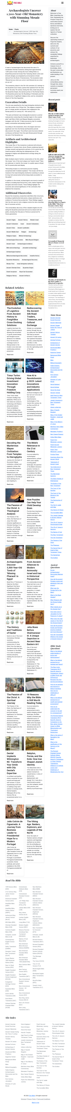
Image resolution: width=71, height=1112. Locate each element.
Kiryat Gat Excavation (25, 272)
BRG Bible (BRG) (10, 922)
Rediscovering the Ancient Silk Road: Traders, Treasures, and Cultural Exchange (34, 316)
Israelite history (34, 256)
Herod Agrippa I (55, 384)
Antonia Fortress (55, 340)
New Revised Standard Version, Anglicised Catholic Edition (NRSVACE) (38, 921)
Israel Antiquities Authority (25, 264)
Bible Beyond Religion (32, 240)
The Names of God (56, 532)
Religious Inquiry (11, 236)
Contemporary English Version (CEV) (9, 942)
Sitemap (23, 1099)
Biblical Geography (56, 363)
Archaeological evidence (24, 244)
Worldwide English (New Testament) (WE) (38, 976)
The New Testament (56, 535)
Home (11, 29)
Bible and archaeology (13, 248)
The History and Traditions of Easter (14, 630)
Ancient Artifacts (24, 276)
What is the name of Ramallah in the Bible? (56, 737)
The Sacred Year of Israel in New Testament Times (56, 550)
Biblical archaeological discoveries (16, 256)
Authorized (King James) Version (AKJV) (10, 917)
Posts (17, 29)
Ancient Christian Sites (13, 268)
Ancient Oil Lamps (55, 337)
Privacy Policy (31, 1099)
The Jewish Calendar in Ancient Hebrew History (56, 517)
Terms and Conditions (43, 1099)
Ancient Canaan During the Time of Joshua (56, 327)
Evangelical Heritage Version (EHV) (10, 984)
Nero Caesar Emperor (56, 434)
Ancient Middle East (12, 232)
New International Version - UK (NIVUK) (24, 988)
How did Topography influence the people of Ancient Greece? (56, 637)
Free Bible (32, 1095)
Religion (23, 232)
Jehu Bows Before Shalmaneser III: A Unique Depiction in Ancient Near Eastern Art (33, 636)
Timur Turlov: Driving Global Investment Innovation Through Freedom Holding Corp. (14, 384)
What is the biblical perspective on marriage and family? (56, 662)
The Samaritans (55, 555)
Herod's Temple (55, 393)
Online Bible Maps (55, 437)
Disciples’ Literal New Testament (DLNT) (10, 953)
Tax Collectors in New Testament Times (55, 469)
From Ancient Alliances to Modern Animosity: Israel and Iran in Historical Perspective (34, 570)
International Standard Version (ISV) (24, 896)
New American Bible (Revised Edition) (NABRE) (24, 946)
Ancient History (23, 220)
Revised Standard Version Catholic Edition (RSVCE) (38, 951)
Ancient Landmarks (23, 228)
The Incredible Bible (56, 513)
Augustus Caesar (55, 352)
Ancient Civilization (12, 224)
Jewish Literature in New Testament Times (56, 402)
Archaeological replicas (13, 252)
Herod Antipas (54, 387)
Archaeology (32, 232)
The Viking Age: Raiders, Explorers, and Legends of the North (34, 827)
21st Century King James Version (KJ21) (10, 894)
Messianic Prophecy (56, 431)
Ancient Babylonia (55, 323)
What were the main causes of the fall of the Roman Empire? (56, 621)
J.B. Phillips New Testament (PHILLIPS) (24, 903)
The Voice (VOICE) (38, 961)
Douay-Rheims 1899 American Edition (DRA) (9, 960)
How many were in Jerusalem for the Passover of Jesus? (56, 614)
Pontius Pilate (54, 454)
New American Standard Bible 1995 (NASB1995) (24, 960)
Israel (22, 224)
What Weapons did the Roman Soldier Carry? (56, 602)
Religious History (11, 276)
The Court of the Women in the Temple (55, 495)
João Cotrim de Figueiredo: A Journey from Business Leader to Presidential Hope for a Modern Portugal (15, 833)
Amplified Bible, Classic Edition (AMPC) (10, 910)
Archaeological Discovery (29, 260)
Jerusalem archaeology (29, 248)
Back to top (35, 1102)
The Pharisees (54, 545)
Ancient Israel (10, 244)
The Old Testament (56, 537)
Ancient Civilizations (32, 224)
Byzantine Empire (28, 268)
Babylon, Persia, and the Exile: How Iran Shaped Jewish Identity (34, 759)
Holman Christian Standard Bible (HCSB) (10, 1005)
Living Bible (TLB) (24, 922)
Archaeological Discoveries (14, 240)
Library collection (55, 407)
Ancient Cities (10, 228)
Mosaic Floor (10, 264)
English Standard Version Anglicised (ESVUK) (10, 977)
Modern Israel (34, 220)
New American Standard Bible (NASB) (23, 953)
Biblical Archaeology (25, 236)
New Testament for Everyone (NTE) (38, 930)
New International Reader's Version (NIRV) (24, 981)
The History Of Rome (56, 510)
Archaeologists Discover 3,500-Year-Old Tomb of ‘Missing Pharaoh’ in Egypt (14, 570)
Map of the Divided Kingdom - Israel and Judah (56, 417)
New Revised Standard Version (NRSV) (38, 894)
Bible (51, 360)
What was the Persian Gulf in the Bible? (55, 590)
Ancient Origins (11, 220)
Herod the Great (55, 390)
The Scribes (54, 558)
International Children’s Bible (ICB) (23, 889)
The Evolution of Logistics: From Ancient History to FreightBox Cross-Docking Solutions (14, 316)
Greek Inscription (11, 272)
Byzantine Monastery (12, 260)
